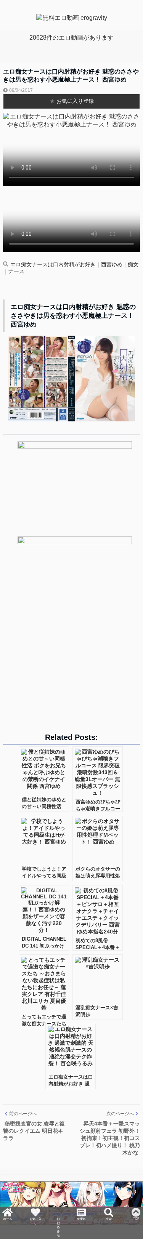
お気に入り (34, 1213)
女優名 (82, 1210)
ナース (16, 271)
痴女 (133, 264)
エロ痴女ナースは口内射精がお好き (53, 264)
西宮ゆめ (111, 264)
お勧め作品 (58, 1220)
